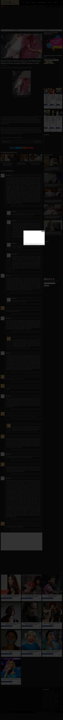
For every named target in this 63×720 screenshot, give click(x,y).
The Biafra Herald (35, 244)
